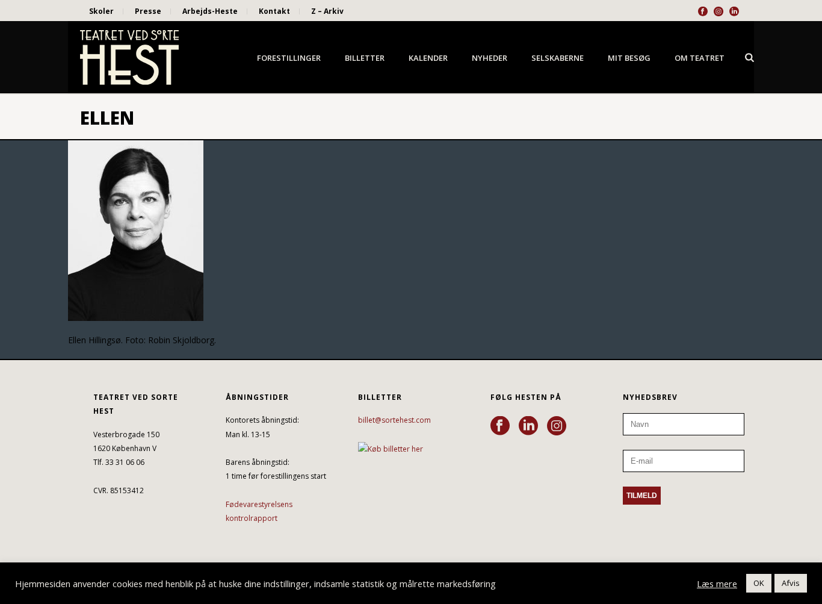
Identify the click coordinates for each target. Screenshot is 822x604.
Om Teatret (700, 57)
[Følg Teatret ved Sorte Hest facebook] (500, 426)
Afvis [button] (791, 583)
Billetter (365, 57)
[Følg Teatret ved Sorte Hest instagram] (556, 426)
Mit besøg (629, 57)
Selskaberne (557, 57)
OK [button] (758, 583)
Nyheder (489, 57)
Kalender (428, 57)
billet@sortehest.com (394, 420)
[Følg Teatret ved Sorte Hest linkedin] (528, 426)
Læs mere (717, 583)
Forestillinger (289, 57)
